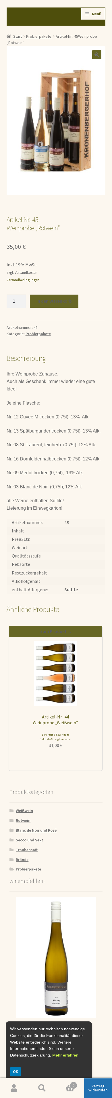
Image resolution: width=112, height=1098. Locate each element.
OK (15, 1071)
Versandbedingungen (23, 280)
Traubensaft (27, 849)
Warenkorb (65, 1083)
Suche (42, 1088)
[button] (96, 54)
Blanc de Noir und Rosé (36, 830)
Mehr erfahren (65, 1055)
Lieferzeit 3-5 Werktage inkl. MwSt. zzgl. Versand (55, 737)
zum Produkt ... (55, 631)
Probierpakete (38, 36)
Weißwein (24, 810)
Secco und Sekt (29, 840)
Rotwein (23, 820)
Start (17, 36)
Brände (22, 859)
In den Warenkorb (54, 301)
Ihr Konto (14, 1088)
